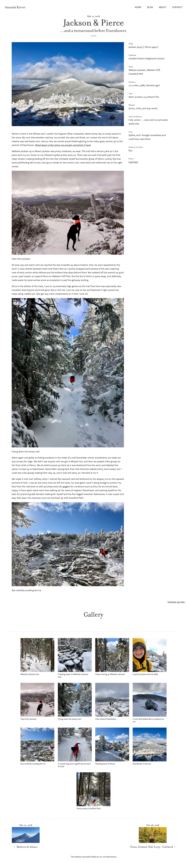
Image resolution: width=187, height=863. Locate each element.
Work (138, 7)
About (162, 7)
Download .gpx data (176, 602)
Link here (133, 162)
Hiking (93, 36)
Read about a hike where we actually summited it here (63, 145)
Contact (177, 7)
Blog (150, 7)
